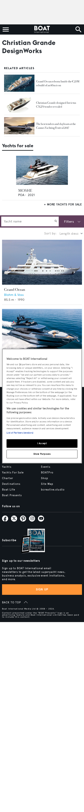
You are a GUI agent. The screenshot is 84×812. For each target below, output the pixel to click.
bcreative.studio (53, 489)
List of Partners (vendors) (20, 432)
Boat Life (8, 489)
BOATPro (47, 472)
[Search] (56, 221)
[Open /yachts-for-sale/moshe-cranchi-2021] (42, 170)
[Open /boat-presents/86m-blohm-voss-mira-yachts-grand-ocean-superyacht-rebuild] (19, 83)
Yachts (6, 467)
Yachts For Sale (13, 472)
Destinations (11, 484)
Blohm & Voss (14, 295)
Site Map (47, 484)
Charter (7, 478)
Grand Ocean (14, 289)
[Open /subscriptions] (29, 541)
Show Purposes (42, 453)
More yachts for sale (64, 204)
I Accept (42, 443)
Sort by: (50, 233)
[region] (42, 406)
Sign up (42, 589)
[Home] (42, 29)
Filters (69, 221)
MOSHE (25, 190)
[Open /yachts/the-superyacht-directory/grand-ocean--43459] (42, 262)
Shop (44, 478)
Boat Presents (12, 495)
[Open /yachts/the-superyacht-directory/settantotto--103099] (42, 331)
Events (45, 467)
